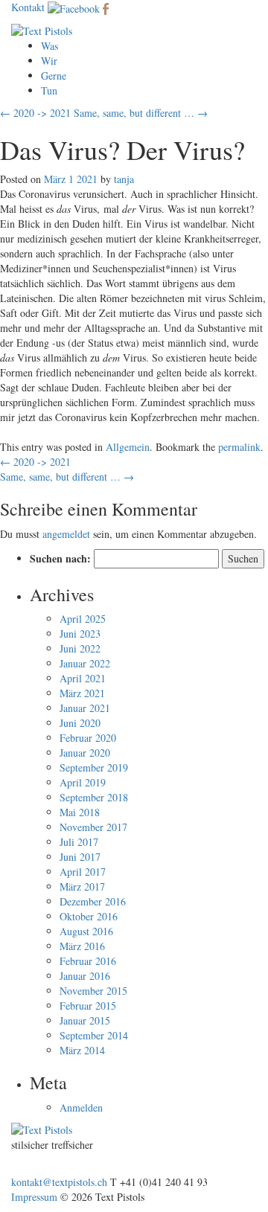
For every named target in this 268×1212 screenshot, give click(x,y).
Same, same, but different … (67, 476)
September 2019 (94, 767)
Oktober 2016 (89, 916)
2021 (87, 179)
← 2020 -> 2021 (35, 113)
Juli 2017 (79, 842)
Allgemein (128, 447)
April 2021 (83, 678)
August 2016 (86, 931)
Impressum (34, 1197)
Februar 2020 (88, 738)
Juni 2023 (80, 633)
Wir (49, 61)
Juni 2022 (80, 648)
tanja (124, 179)
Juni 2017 (80, 857)
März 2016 (82, 946)
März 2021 (82, 693)
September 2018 (94, 797)
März (55, 179)
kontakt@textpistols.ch (59, 1182)
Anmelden (81, 1107)
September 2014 (94, 1035)
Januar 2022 (85, 663)
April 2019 (83, 782)
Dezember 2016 (93, 901)
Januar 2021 (85, 708)
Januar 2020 (85, 753)
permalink (239, 447)
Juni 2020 (80, 723)
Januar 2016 (85, 976)
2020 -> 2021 (35, 462)
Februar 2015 (88, 1005)
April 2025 (83, 619)
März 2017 (82, 886)
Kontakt (28, 7)
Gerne (53, 75)
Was (49, 46)
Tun (49, 90)
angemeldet (66, 534)
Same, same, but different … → (141, 113)
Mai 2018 (80, 812)
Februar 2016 (88, 961)
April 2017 (83, 872)
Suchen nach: (60, 558)
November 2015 (93, 991)
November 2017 (93, 827)
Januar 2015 (85, 1020)
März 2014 (82, 1050)
